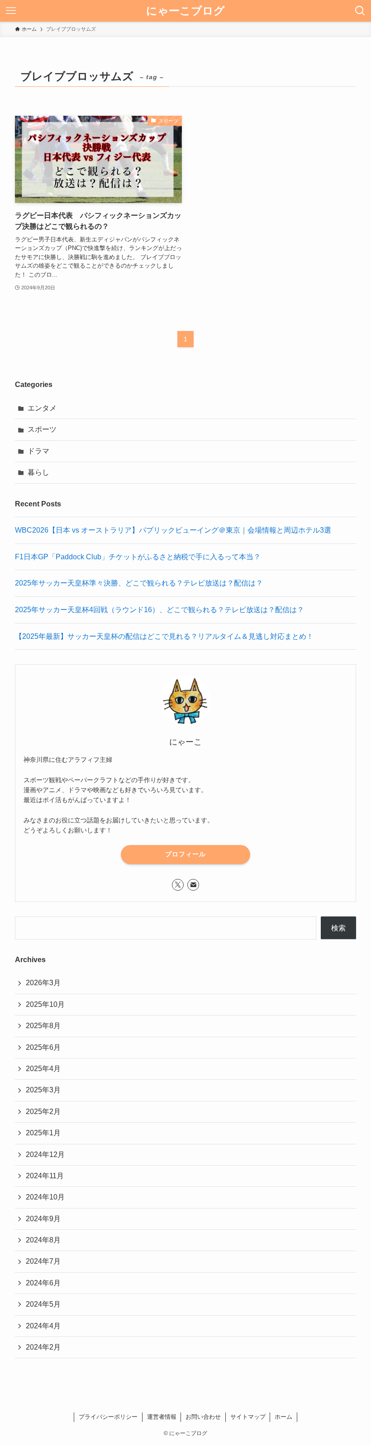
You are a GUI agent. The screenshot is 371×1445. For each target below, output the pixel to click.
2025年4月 (43, 1068)
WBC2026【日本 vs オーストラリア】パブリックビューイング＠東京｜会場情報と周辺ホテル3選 (173, 530)
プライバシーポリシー (108, 1416)
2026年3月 (43, 983)
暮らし (38, 472)
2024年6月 (43, 1283)
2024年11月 (45, 1176)
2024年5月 (43, 1304)
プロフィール (185, 854)
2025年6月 (43, 1047)
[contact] (193, 885)
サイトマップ (248, 1416)
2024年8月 (43, 1240)
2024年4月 (43, 1326)
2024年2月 (43, 1347)
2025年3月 (43, 1090)
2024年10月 (45, 1197)
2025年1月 (43, 1133)
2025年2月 (43, 1111)
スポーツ (42, 429)
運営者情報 (161, 1416)
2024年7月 (43, 1261)
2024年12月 (45, 1154)
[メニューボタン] (11, 11)
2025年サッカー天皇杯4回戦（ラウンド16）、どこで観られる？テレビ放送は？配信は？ (159, 610)
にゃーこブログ (185, 10)
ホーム (283, 1416)
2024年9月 (43, 1219)
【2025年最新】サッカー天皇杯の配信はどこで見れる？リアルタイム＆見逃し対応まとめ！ (164, 636)
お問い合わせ (203, 1416)
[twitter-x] (178, 885)
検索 (338, 928)
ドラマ (38, 451)
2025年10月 (45, 1004)
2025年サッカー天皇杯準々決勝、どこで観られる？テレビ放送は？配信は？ (139, 583)
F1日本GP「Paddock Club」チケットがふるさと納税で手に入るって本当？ (138, 557)
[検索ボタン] (360, 11)
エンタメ (42, 408)
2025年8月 (43, 1025)
